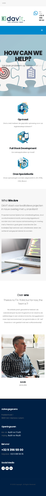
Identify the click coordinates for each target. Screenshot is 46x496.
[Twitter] (7, 468)
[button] (22, 88)
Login (4, 3)
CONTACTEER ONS (22, 79)
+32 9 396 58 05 (16, 454)
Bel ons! (40, 13)
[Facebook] (3, 468)
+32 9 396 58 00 (41, 17)
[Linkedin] (11, 468)
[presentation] (6, 65)
